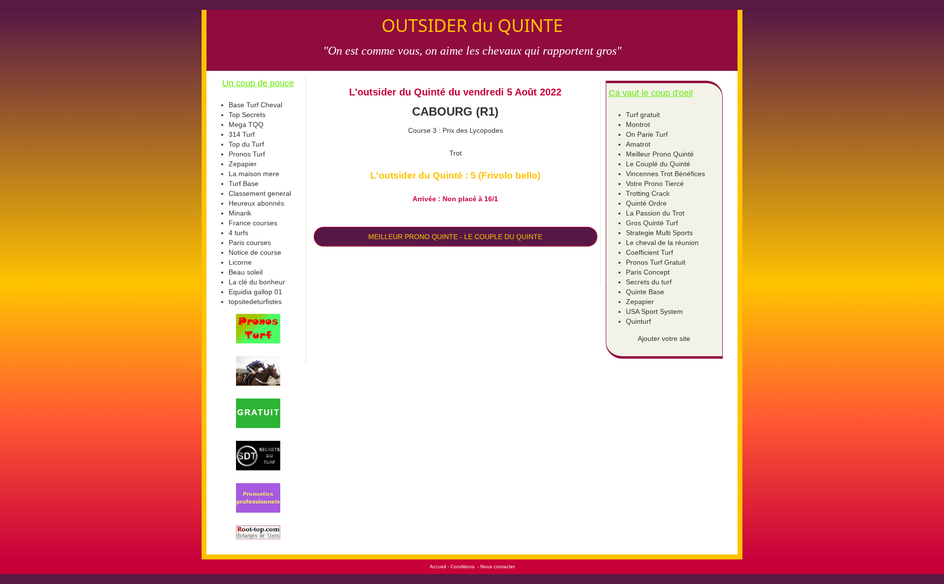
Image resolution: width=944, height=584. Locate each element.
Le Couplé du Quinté (658, 164)
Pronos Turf (247, 154)
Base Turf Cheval (255, 105)
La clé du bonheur (257, 282)
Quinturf (638, 321)
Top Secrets (247, 115)
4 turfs (238, 233)
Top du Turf (246, 144)
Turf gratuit (643, 115)
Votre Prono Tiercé (655, 183)
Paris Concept (648, 272)
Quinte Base (645, 292)
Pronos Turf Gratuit (655, 262)
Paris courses (250, 242)
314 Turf (242, 134)
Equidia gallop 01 (255, 292)
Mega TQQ (246, 124)
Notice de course (255, 252)
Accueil (438, 566)
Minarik (240, 213)
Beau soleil (246, 272)
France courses (253, 223)
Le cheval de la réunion (662, 242)
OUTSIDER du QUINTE (472, 25)
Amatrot (638, 144)
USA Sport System (654, 311)
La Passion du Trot (655, 213)
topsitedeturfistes (255, 302)
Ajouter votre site (664, 338)
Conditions (462, 566)
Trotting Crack (648, 193)
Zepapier (243, 164)
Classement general (260, 193)
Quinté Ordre (646, 203)
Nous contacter (497, 566)
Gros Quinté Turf (652, 223)
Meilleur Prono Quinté (660, 154)
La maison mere (254, 174)
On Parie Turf (647, 134)
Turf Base (244, 183)
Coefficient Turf (649, 252)
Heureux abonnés (256, 203)
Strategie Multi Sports (659, 233)
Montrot (638, 124)
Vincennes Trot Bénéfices (665, 174)
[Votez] (258, 328)
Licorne (240, 262)
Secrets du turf (649, 282)
